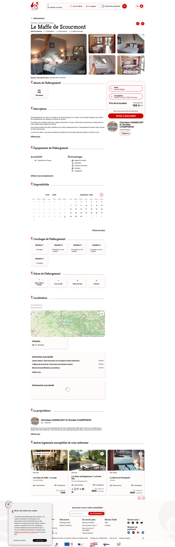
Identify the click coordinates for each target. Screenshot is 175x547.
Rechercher (124, 6)
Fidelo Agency (143, 538)
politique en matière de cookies (25, 532)
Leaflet (87, 336)
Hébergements (38, 18)
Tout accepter (39, 540)
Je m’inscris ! (96, 513)
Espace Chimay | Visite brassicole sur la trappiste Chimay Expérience (56, 360)
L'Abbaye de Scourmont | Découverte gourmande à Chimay (52, 364)
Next (34, 462)
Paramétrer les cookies (20, 540)
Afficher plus (35, 137)
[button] (68, 321)
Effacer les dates (98, 230)
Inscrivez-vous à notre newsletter (87, 507)
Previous (139, 498)
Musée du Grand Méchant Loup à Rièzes (46, 368)
